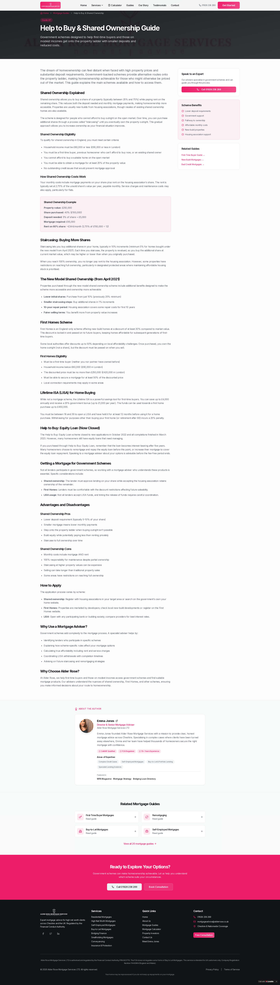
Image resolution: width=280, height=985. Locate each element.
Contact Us (147, 937)
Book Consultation (158, 886)
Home (83, 5)
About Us (146, 921)
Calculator (116, 5)
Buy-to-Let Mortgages (101, 929)
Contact (175, 5)
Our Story (143, 5)
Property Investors (150, 933)
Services (96, 5)
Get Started (228, 5)
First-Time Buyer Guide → (193, 155)
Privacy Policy (212, 969)
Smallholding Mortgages (102, 937)
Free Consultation (204, 935)
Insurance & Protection (101, 945)
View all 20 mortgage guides (139, 843)
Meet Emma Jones (150, 941)
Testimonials (159, 5)
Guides (130, 5)
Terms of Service (232, 969)
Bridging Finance (99, 933)
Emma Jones (105, 721)
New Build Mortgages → (193, 159)
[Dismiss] (276, 981)
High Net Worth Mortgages (103, 921)
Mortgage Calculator (151, 929)
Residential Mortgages (101, 917)
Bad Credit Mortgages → (193, 164)
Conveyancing (98, 941)
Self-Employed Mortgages (103, 925)
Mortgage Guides (150, 925)
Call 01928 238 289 (211, 89)
